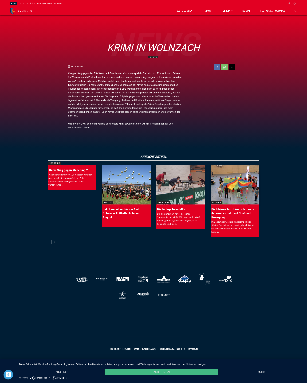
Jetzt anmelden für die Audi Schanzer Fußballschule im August (121, 213)
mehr (261, 371)
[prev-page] (50, 242)
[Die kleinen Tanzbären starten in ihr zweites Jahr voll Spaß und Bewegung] (235, 184)
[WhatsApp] (224, 67)
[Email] (232, 67)
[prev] (171, 3)
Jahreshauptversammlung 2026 (33, 3)
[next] (176, 3)
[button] (295, 11)
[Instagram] (294, 3)
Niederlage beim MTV (171, 209)
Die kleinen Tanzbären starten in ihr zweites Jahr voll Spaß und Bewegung (232, 213)
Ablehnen (62, 371)
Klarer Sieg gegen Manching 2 (68, 170)
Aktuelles (108, 202)
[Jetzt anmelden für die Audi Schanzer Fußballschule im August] (126, 184)
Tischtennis (153, 57)
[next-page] (55, 242)
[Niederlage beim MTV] (180, 184)
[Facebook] (289, 3)
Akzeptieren (162, 371)
